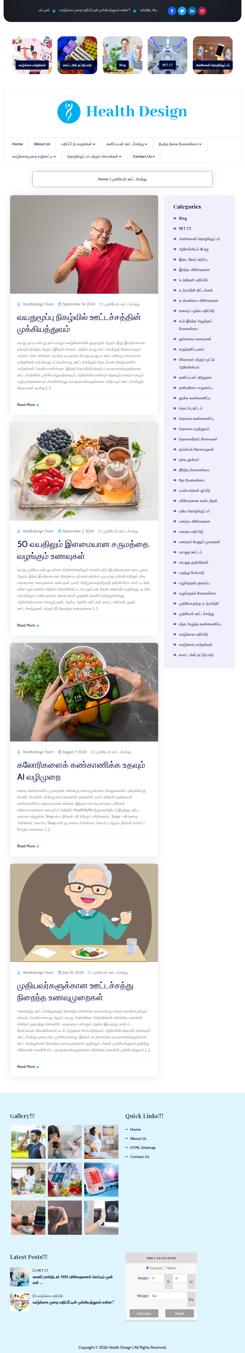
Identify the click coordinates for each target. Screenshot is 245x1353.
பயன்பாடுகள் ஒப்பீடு (194, 490)
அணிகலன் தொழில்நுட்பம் (213, 65)
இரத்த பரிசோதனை (194, 269)
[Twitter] (182, 11)
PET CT (167, 65)
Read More (26, 404)
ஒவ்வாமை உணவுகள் (195, 339)
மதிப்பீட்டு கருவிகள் (76, 144)
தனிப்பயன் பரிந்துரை (195, 377)
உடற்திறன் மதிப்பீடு (193, 280)
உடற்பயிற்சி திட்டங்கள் (196, 290)
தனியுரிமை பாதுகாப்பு (195, 387)
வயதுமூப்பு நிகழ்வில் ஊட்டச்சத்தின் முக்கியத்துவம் (79, 323)
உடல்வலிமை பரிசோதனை (198, 300)
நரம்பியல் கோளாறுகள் (196, 449)
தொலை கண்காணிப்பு (196, 418)
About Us (42, 144)
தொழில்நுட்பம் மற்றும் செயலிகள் (92, 156)
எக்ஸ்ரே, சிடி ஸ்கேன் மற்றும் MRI (155, 10)
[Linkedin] (192, 11)
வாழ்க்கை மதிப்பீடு (193, 634)
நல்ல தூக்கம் (189, 459)
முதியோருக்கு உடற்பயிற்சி (199, 603)
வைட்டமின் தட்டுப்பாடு (77, 65)
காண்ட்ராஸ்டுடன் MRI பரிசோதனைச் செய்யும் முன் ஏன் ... (73, 1279)
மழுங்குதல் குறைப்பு (194, 583)
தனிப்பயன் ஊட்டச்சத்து (125, 144)
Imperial (156, 1268)
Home (17, 144)
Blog (122, 65)
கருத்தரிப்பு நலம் (191, 349)
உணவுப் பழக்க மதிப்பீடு (197, 310)
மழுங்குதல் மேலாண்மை (197, 593)
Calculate (144, 1313)
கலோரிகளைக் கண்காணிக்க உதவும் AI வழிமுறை (81, 770)
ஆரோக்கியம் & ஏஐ (194, 249)
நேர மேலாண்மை (192, 480)
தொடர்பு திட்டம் (191, 408)
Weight (143, 1295)
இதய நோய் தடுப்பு (193, 259)
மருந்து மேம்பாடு (191, 572)
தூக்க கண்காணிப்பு (195, 398)
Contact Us (142, 156)
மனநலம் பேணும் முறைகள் (199, 542)
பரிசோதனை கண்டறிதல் (198, 500)
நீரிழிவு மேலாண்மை (194, 470)
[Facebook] (172, 11)
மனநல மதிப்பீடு (191, 531)
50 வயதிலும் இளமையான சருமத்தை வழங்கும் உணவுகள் (83, 550)
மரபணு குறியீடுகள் (194, 562)
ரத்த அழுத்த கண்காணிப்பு (200, 624)
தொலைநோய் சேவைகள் (198, 439)
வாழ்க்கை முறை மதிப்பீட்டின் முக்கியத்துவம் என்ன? (87, 10)
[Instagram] (202, 11)
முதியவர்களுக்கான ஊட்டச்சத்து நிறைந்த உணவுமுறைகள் (75, 991)
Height (143, 1278)
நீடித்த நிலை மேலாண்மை (178, 144)
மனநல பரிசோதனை (195, 521)
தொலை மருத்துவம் (194, 429)
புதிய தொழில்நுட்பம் (194, 511)
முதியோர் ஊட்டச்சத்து (129, 179)
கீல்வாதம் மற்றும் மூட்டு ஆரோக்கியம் (197, 363)
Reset (179, 1313)
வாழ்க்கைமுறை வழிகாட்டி (32, 156)
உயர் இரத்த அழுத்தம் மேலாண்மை (195, 325)
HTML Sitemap (143, 1147)
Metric (172, 1268)
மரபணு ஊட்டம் (190, 552)
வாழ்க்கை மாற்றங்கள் (32, 65)
